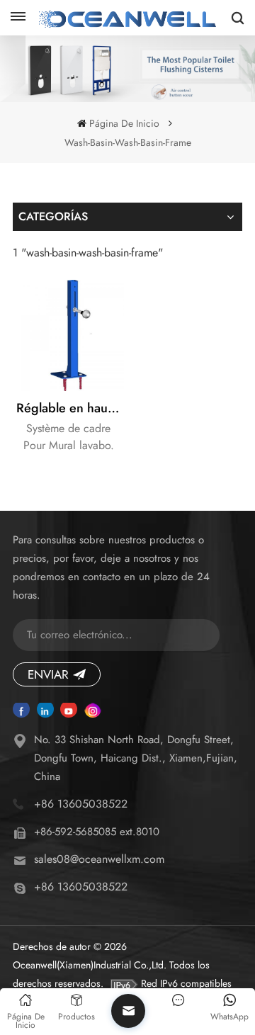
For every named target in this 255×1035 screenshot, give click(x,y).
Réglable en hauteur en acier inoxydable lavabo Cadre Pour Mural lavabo (70, 408)
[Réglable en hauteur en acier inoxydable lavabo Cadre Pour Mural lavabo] (68, 335)
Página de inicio (124, 123)
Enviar (48, 674)
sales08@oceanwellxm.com (99, 859)
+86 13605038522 (81, 804)
